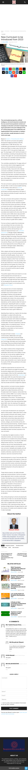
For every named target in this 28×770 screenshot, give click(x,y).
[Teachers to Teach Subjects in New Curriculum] (5, 613)
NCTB (10, 547)
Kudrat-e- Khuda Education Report (15, 139)
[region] (14, 18)
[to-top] (26, 767)
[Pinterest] (10, 69)
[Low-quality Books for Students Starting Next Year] (5, 596)
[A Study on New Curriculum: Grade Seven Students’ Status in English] (5, 604)
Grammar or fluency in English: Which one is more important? (17, 577)
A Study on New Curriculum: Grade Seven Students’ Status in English (18, 604)
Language (17, 333)
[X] (6, 69)
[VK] (17, 72)
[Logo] (14, 751)
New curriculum (16, 547)
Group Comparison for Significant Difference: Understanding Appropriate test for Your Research (7, 556)
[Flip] (15, 75)
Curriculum (7, 31)
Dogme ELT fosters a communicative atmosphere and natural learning (18, 586)
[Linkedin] (17, 69)
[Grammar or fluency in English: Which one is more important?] (5, 578)
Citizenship (4, 339)
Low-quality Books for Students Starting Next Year (18, 595)
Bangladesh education (10, 545)
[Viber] (12, 75)
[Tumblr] (6, 72)
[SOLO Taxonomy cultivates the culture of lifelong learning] (5, 570)
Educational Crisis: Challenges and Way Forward (22, 555)
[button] (3, 2)
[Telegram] (10, 72)
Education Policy (8, 285)
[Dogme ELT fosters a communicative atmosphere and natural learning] (5, 586)
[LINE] (24, 72)
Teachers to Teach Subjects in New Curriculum (16, 613)
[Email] (24, 69)
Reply (7, 638)
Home (2, 31)
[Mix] (13, 72)
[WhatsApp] (13, 69)
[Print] (3, 72)
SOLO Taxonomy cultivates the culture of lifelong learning (18, 569)
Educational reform (19, 545)
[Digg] (20, 72)
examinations (21, 375)
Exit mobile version (14, 768)
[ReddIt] (20, 69)
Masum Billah (5, 42)
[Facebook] (3, 69)
